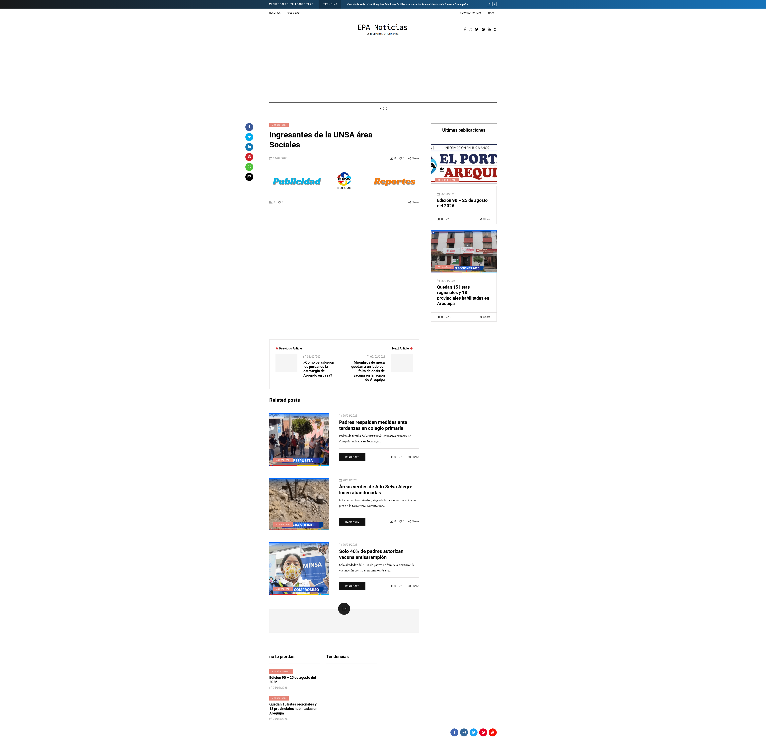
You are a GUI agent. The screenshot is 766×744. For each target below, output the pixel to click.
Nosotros (275, 12)
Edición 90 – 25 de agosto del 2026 (292, 679)
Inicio (491, 12)
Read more (352, 457)
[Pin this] (249, 157)
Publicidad (293, 12)
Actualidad (279, 125)
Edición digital (447, 180)
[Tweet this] (249, 137)
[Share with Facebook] (249, 127)
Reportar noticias (471, 12)
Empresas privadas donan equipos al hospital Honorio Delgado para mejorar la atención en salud (421, 4)
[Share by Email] (249, 177)
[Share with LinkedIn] (249, 147)
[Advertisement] (383, 72)
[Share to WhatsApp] (249, 167)
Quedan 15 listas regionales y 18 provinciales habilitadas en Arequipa (293, 708)
